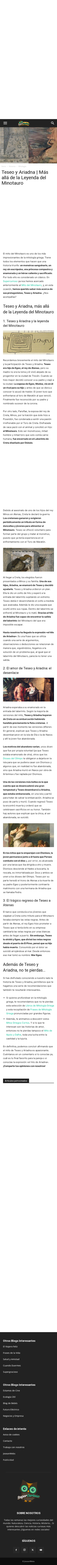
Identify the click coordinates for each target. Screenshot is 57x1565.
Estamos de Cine (11, 1390)
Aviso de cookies (11, 1434)
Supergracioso (10, 1371)
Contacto (7, 1440)
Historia (12, 166)
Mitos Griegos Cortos (17, 1022)
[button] (5, 123)
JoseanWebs (9, 1453)
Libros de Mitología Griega (40, 1005)
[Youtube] (41, 1550)
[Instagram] (24, 1550)
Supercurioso (10, 281)
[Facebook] (16, 1550)
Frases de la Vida (11, 1352)
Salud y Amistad (11, 1359)
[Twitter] (33, 1550)
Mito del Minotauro (31, 285)
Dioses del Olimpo (13, 758)
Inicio (4, 166)
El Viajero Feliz (10, 1346)
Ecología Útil (9, 1396)
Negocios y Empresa (13, 1415)
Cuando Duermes (12, 1365)
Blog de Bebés (10, 1403)
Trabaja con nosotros (13, 1447)
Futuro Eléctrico (11, 1409)
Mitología (22, 166)
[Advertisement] (28, 30)
